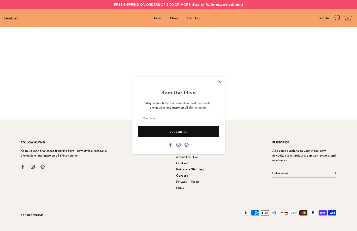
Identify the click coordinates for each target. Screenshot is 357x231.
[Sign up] (334, 173)
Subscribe (178, 131)
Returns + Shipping (190, 169)
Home (156, 18)
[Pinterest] (186, 144)
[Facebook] (170, 144)
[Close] (219, 81)
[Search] (337, 18)
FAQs (180, 188)
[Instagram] (178, 144)
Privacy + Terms (187, 181)
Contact (182, 163)
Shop (174, 18)
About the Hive (187, 157)
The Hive (193, 18)
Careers (182, 175)
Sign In (324, 18)
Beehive (11, 18)
